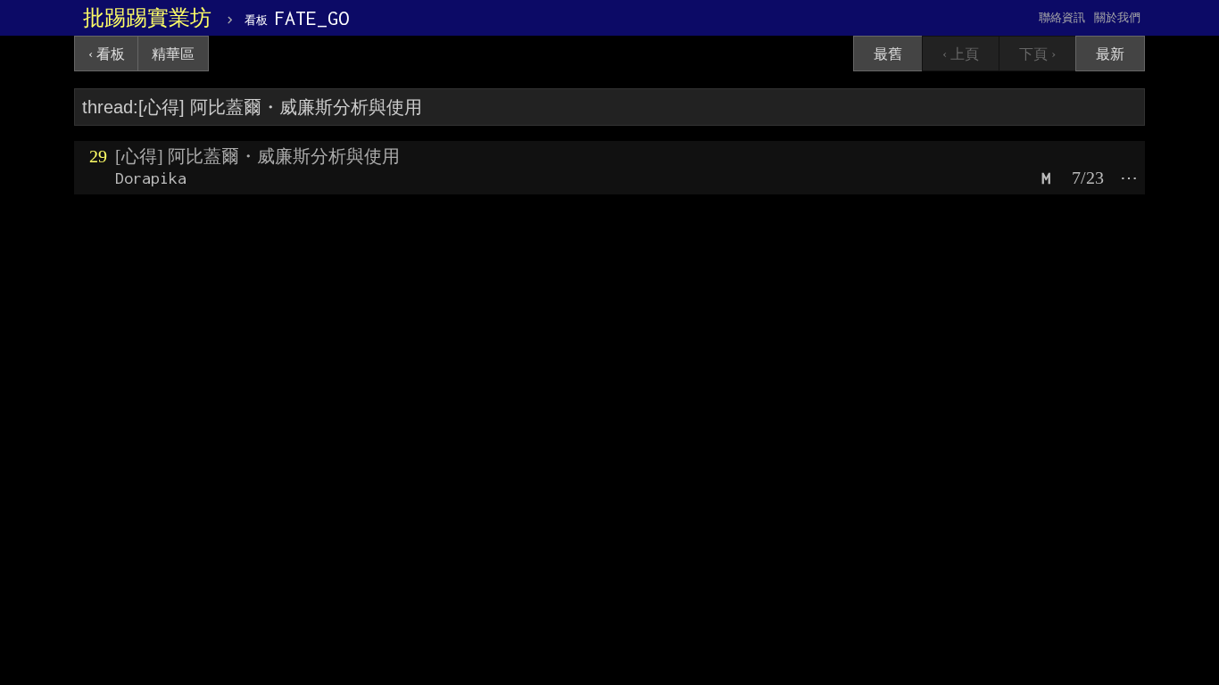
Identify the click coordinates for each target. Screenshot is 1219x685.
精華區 (173, 54)
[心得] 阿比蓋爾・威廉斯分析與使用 (257, 156)
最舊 (888, 54)
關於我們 (1117, 17)
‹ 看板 (106, 54)
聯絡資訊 (1062, 17)
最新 (1110, 54)
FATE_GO (297, 17)
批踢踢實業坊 (147, 17)
